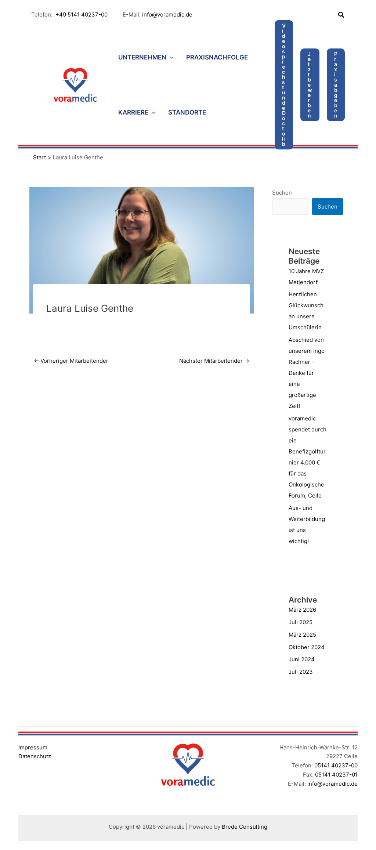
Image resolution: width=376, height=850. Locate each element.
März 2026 (302, 609)
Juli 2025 (300, 622)
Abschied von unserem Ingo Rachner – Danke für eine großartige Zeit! (307, 372)
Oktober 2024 (307, 647)
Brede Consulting (244, 826)
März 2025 (302, 634)
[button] (341, 14)
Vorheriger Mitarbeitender (71, 360)
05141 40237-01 (336, 774)
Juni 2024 (302, 659)
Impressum (32, 747)
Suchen (282, 192)
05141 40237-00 (336, 765)
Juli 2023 (301, 671)
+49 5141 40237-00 (81, 14)
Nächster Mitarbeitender (214, 360)
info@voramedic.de (167, 14)
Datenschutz (34, 756)
